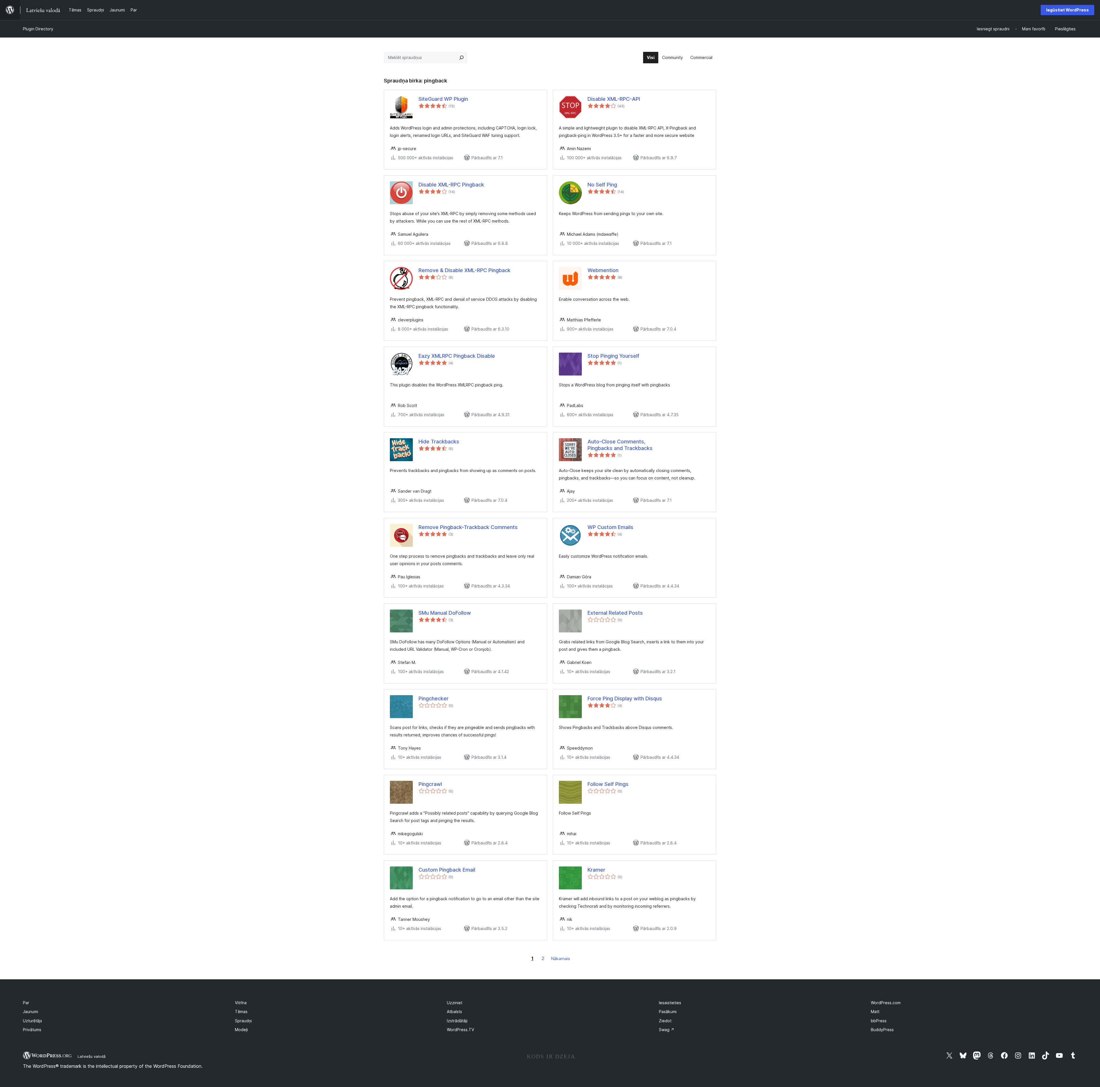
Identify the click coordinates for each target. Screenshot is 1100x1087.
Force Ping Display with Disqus (625, 698)
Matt (875, 1011)
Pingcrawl (430, 784)
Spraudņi (243, 1020)
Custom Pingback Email (447, 870)
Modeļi (241, 1029)
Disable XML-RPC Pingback (451, 185)
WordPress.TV (460, 1029)
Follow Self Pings (608, 784)
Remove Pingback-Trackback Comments (468, 527)
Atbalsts (454, 1011)
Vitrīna (241, 1002)
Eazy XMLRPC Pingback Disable (457, 356)
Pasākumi (668, 1011)
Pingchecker (434, 698)
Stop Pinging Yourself (613, 356)
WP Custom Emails (610, 527)
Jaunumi (30, 1011)
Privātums (32, 1029)
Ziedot (665, 1020)
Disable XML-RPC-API (614, 99)
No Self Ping (602, 185)
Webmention (603, 270)
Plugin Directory (38, 28)
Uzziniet (454, 1002)
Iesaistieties (670, 1002)
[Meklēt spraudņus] (461, 57)
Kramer (596, 870)
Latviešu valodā (91, 1056)
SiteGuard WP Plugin (443, 99)
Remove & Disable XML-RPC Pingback (464, 270)
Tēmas (241, 1011)
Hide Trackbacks (439, 442)
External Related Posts (615, 613)
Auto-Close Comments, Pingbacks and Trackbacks (620, 445)
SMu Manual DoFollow (445, 613)
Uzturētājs (32, 1020)
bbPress (879, 1020)
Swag (666, 1029)
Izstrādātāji (457, 1020)
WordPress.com (886, 1002)
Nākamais (560, 958)
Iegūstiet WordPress (1067, 9)
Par (26, 1002)
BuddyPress (882, 1029)
